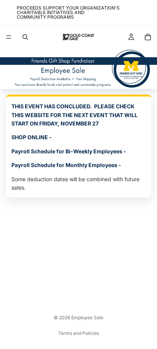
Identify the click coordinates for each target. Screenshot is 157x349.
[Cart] (147, 37)
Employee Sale (87, 317)
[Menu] (9, 37)
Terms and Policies (78, 333)
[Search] (25, 37)
